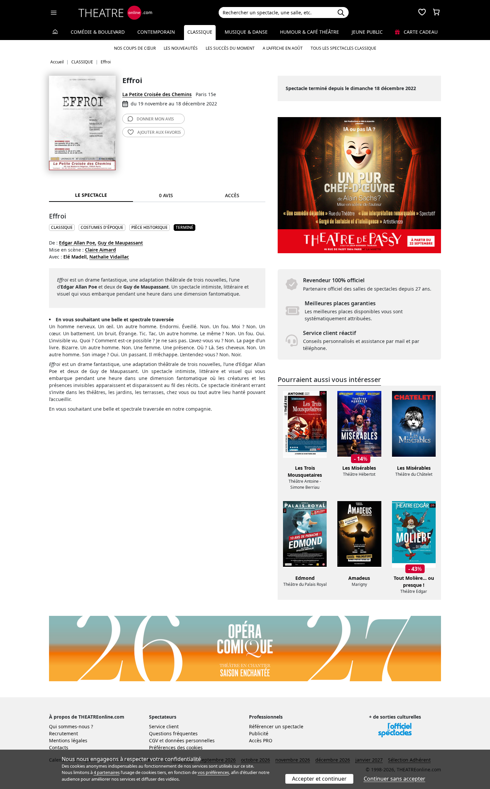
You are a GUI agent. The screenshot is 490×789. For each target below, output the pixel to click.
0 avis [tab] (166, 195)
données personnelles (190, 740)
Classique (199, 32)
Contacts (58, 747)
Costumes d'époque (102, 227)
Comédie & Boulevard (98, 32)
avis (155, 119)
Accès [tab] (232, 195)
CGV (153, 740)
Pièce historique (149, 227)
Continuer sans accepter (394, 778)
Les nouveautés (181, 48)
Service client (164, 726)
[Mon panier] (436, 13)
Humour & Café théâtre (309, 32)
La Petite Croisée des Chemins (157, 94)
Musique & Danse (246, 32)
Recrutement (63, 733)
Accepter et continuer (319, 778)
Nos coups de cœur (135, 48)
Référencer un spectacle (276, 726)
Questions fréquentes (173, 733)
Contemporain (156, 32)
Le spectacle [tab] (91, 195)
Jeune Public (367, 32)
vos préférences (213, 772)
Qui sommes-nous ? (71, 726)
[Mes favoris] (422, 13)
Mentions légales (68, 740)
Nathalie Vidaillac (109, 257)
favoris (159, 132)
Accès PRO (260, 740)
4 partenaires (107, 772)
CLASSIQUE (62, 227)
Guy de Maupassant (120, 243)
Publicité (258, 733)
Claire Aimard (100, 250)
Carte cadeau (420, 32)
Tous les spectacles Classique (343, 48)
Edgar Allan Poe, (77, 243)
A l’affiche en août (283, 48)
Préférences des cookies (176, 747)
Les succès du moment (230, 48)
